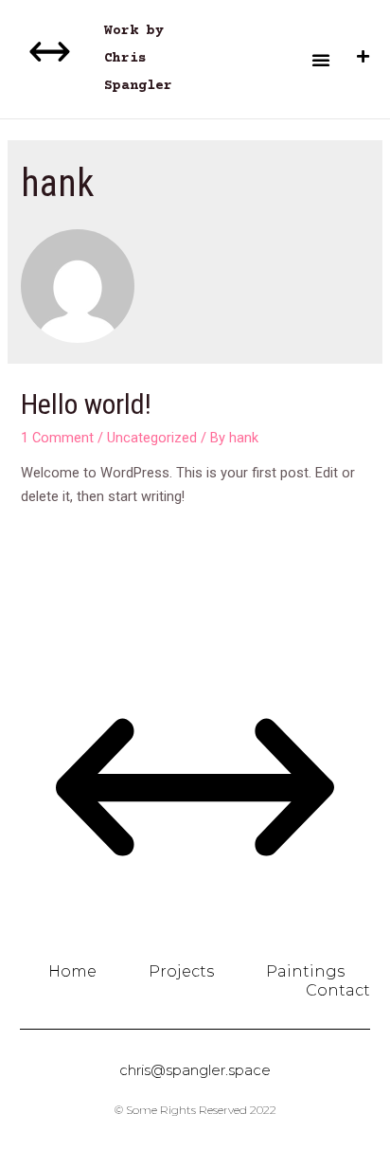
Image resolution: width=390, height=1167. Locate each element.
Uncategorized (152, 437)
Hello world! (86, 404)
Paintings (305, 971)
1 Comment (57, 437)
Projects (181, 971)
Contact (338, 990)
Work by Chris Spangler (138, 59)
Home (72, 971)
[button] (321, 59)
